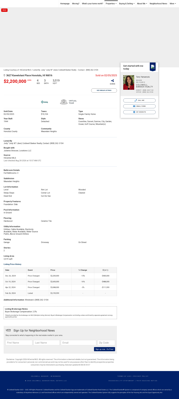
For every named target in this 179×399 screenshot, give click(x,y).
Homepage (65, 3)
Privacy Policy (141, 376)
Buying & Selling (127, 4)
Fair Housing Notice (147, 380)
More (173, 4)
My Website (141, 112)
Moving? (75, 3)
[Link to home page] (14, 3)
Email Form (141, 106)
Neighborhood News (158, 3)
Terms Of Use (124, 376)
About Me (142, 4)
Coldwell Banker (40, 376)
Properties (111, 4)
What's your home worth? (92, 3)
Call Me (140, 100)
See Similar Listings (104, 90)
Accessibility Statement (121, 380)
